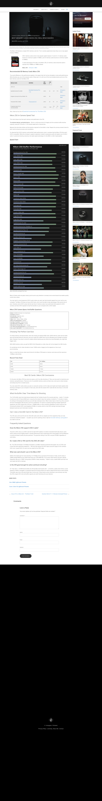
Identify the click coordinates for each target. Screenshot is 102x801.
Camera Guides (16, 35)
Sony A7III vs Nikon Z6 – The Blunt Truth (22, 494)
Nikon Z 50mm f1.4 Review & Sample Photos (82, 240)
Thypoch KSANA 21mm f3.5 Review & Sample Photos (81, 87)
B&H (36, 67)
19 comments (76, 127)
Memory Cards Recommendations (30, 35)
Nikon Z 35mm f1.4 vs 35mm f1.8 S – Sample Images (81, 186)
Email (21, 539)
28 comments (76, 169)
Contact (61, 728)
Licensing (49, 728)
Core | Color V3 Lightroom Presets (19, 486)
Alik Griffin (14, 41)
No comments (76, 70)
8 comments (75, 51)
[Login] (66, 9)
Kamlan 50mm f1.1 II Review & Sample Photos (54, 494)
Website (21, 547)
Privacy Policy (42, 728)
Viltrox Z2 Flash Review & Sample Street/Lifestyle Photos (80, 106)
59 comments (76, 150)
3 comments (75, 108)
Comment (22, 515)
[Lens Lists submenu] (47, 9)
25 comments (76, 242)
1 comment (75, 89)
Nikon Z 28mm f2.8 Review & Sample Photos (82, 204)
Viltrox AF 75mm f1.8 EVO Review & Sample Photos (80, 48)
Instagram (49, 725)
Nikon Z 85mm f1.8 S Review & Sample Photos (79, 259)
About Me (55, 728)
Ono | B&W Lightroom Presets (17, 482)
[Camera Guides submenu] (58, 9)
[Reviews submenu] (38, 9)
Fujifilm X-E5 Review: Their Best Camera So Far (81, 125)
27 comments (76, 206)
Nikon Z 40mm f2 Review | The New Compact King (80, 167)
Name (21, 532)
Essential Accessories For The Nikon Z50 (34, 111)
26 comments (76, 224)
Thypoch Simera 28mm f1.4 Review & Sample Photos (81, 68)
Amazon (31, 67)
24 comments (76, 261)
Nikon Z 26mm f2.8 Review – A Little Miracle (82, 222)
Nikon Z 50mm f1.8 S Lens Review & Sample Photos (81, 147)
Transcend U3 (32, 102)
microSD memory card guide (58, 417)
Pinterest (55, 725)
